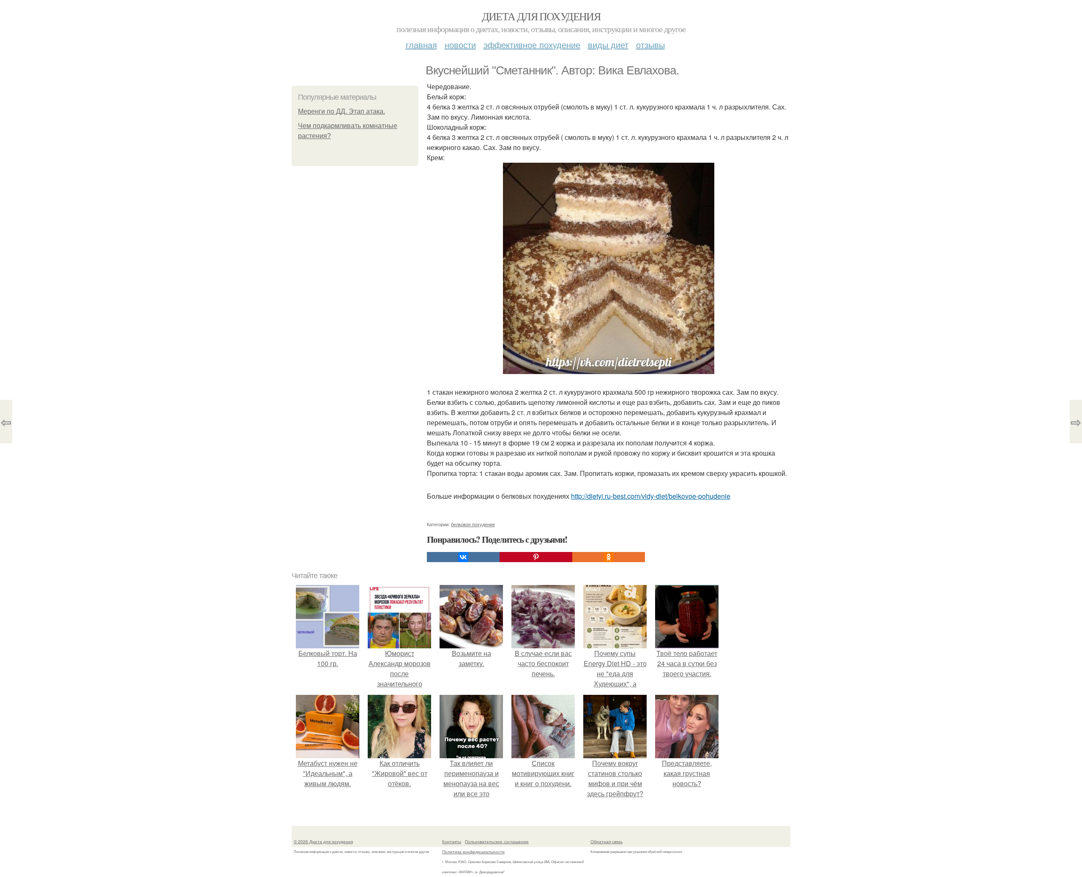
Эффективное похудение (532, 44)
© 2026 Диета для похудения (323, 841)
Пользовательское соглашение (497, 841)
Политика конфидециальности (473, 852)
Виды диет (608, 44)
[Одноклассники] (608, 557)
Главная (421, 44)
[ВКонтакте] (463, 557)
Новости (460, 44)
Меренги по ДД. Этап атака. (341, 111)
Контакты (451, 841)
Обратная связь (606, 841)
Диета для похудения (541, 16)
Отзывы (650, 44)
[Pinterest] (536, 557)
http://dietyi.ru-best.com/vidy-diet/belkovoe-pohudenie (650, 496)
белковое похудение (473, 524)
